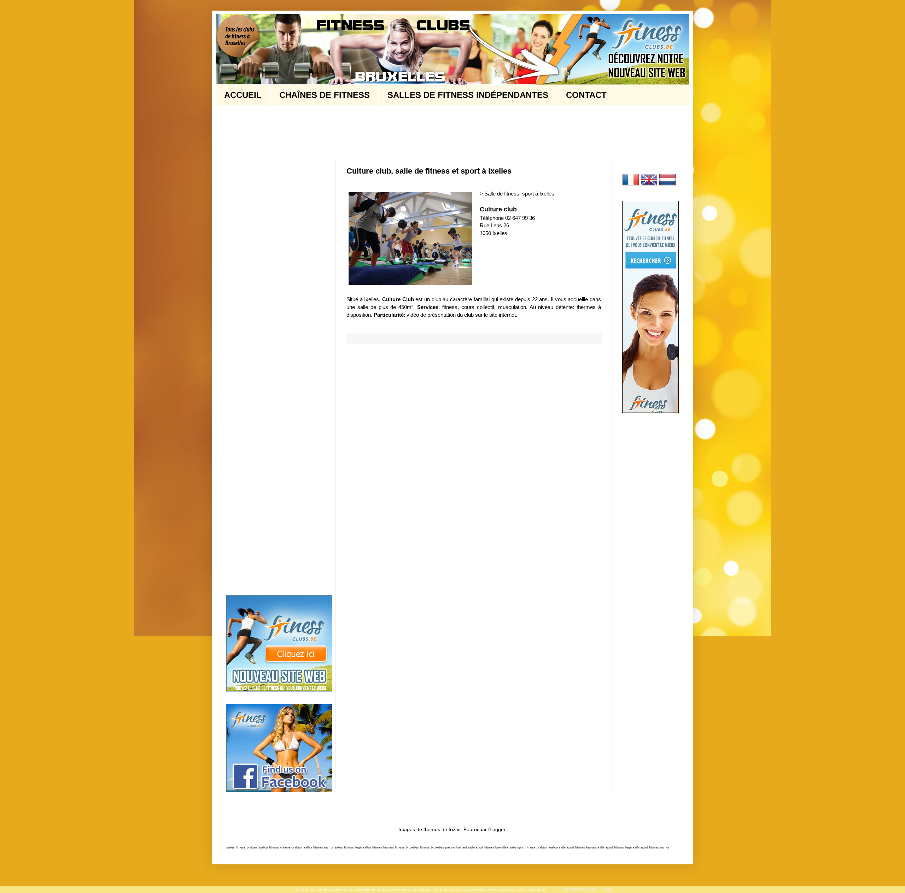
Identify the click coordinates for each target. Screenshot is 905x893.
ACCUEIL (243, 95)
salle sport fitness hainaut (578, 847)
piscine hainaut (456, 847)
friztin (455, 829)
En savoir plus (579, 889)
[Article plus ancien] (598, 361)
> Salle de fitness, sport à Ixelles (517, 194)
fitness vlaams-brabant (286, 847)
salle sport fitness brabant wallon (533, 847)
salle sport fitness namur (651, 847)
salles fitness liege (348, 847)
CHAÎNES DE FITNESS (324, 95)
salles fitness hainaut (378, 847)
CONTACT (586, 95)
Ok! (608, 889)
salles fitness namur (318, 847)
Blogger (496, 829)
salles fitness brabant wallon (247, 847)
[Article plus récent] (348, 361)
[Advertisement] (355, 132)
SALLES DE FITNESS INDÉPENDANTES (467, 95)
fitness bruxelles (407, 847)
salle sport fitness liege (615, 847)
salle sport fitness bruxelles (488, 847)
